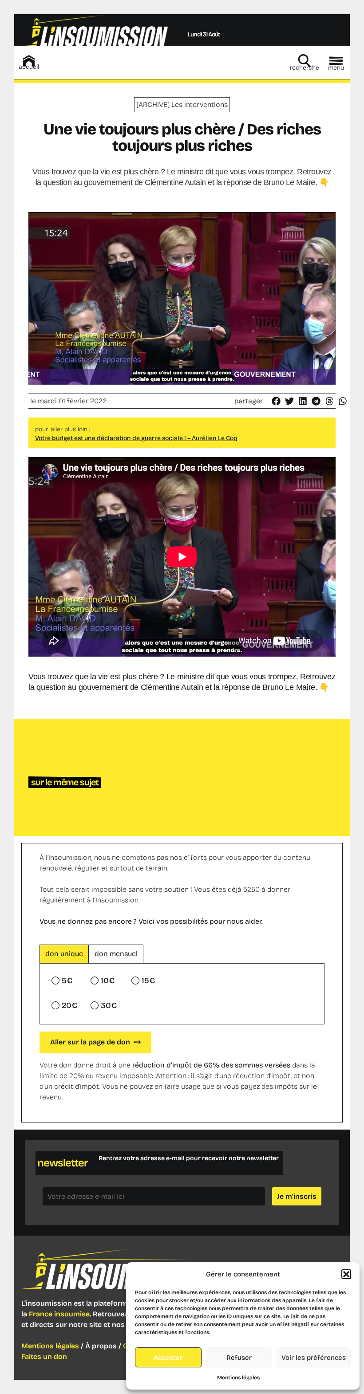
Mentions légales (238, 1377)
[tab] (64, 954)
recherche (304, 67)
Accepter (168, 1358)
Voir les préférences (313, 1358)
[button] (346, 1274)
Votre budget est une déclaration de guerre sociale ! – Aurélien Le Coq (136, 438)
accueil (29, 67)
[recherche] (304, 60)
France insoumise (59, 1314)
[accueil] (29, 61)
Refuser (239, 1358)
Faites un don (44, 1356)
